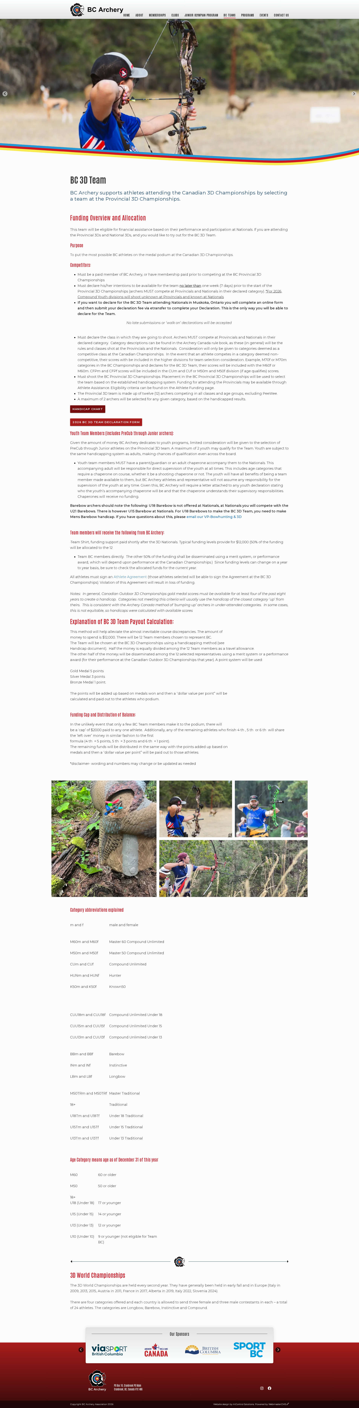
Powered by (270, 1404)
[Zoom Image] (104, 839)
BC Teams (229, 15)
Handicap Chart (88, 409)
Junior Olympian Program (201, 15)
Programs (247, 15)
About (139, 15)
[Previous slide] (4, 93)
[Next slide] (354, 93)
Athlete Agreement (130, 577)
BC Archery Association (96, 10)
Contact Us (281, 15)
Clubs (175, 15)
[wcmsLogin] (288, 1404)
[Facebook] (269, 1389)
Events (264, 15)
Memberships (157, 15)
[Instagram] (262, 1389)
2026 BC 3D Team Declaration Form (106, 422)
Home (126, 15)
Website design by (233, 1404)
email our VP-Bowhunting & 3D (214, 517)
